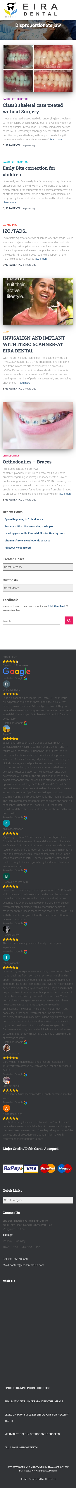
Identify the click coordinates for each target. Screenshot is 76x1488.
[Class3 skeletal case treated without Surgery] (38, 68)
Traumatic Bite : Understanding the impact (29, 526)
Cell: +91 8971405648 (15, 1259)
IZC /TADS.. (15, 231)
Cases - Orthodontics (15, 99)
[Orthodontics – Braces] (38, 425)
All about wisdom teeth (18, 547)
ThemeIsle (50, 1479)
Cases (6, 331)
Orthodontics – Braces (27, 462)
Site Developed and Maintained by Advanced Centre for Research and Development (38, 1469)
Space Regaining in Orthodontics (24, 519)
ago (29, 145)
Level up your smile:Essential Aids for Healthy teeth (35, 533)
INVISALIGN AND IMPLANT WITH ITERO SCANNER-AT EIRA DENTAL (34, 344)
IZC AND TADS (10, 225)
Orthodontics (11, 455)
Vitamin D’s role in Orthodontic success (27, 540)
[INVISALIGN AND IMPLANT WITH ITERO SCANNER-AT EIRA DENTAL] (38, 301)
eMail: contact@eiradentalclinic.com (23, 1265)
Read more (55, 139)
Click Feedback (56, 606)
